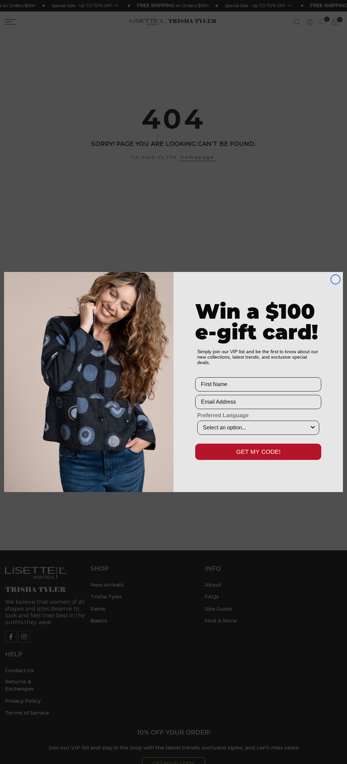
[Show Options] (312, 427)
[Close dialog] (335, 279)
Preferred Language (223, 415)
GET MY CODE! (258, 451)
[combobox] (256, 427)
